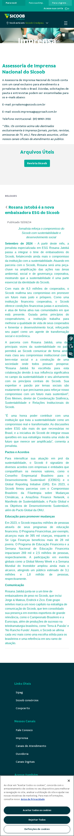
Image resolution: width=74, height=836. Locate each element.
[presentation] (13, 3)
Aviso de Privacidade (33, 799)
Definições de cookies (37, 829)
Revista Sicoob (37, 163)
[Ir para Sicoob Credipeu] (14, 17)
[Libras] (71, 338)
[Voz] (71, 346)
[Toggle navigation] (66, 23)
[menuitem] (11, 3)
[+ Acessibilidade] (71, 354)
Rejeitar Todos (37, 820)
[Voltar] (6, 207)
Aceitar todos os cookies (37, 810)
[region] (37, 805)
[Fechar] (69, 781)
